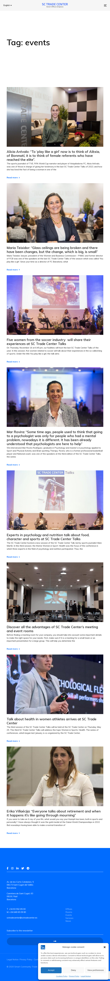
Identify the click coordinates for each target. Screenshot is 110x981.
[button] (104, 947)
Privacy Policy (74, 976)
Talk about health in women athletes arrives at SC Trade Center (51, 721)
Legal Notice (86, 976)
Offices (68, 909)
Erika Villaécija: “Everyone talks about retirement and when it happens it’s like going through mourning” (54, 813)
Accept (51, 970)
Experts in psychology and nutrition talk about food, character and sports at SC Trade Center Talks (48, 537)
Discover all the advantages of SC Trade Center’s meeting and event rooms (52, 629)
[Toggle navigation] (89, 5)
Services (69, 918)
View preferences (95, 970)
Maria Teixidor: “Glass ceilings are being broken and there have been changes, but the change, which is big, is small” (52, 250)
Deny (73, 970)
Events (68, 915)
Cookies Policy (61, 976)
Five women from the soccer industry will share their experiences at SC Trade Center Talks (49, 342)
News (68, 921)
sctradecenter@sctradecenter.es (22, 917)
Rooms (68, 912)
